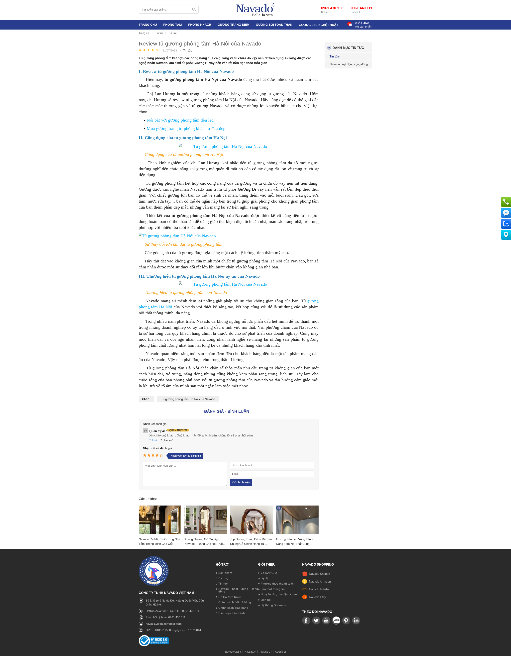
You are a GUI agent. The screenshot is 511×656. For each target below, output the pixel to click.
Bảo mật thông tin (273, 589)
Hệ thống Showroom (274, 605)
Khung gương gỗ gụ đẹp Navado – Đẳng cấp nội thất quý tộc (203, 541)
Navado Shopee (319, 573)
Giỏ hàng (362, 23)
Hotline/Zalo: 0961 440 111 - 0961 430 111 (172, 610)
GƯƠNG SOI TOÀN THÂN (274, 24)
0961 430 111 (332, 8)
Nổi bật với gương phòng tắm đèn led (180, 120)
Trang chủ (148, 24)
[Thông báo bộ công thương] (154, 645)
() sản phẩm (363, 26)
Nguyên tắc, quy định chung (280, 594)
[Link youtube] (306, 620)
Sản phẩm (225, 572)
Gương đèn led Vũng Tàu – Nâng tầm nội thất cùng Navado (294, 541)
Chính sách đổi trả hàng (234, 602)
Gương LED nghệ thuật (318, 24)
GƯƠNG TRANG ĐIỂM (234, 24)
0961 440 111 (361, 8)
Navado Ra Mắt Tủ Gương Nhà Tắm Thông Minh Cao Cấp (159, 541)
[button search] (193, 9)
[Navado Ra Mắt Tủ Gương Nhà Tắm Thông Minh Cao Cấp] (160, 520)
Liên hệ (266, 599)
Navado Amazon (320, 581)
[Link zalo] (336, 620)
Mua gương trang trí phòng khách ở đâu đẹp (186, 128)
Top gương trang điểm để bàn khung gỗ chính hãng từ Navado (251, 541)
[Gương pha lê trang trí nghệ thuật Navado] (255, 10)
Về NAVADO (269, 572)
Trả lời (153, 440)
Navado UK (265, 652)
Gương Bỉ (280, 652)
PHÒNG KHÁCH (199, 24)
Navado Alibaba (319, 589)
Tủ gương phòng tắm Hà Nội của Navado (188, 399)
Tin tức (223, 583)
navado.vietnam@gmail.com (164, 623)
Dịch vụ (223, 578)
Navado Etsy (317, 597)
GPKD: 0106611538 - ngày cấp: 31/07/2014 (173, 630)
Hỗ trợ (222, 564)
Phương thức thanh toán (277, 583)
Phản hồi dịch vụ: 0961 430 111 (165, 617)
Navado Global (233, 652)
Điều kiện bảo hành (231, 613)
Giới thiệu (266, 564)
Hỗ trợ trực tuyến (230, 597)
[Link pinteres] (346, 620)
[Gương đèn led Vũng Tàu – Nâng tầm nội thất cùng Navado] (297, 520)
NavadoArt (250, 652)
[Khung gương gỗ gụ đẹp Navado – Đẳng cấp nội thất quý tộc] (205, 520)
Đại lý (264, 578)
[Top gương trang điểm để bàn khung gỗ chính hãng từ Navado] (251, 520)
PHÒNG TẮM (172, 24)
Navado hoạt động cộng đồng (238, 590)
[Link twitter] (316, 620)
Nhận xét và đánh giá (157, 448)
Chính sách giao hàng (233, 607)
